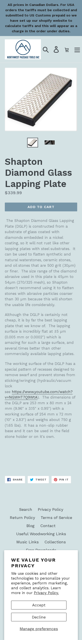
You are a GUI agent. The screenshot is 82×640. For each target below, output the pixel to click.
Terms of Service (56, 517)
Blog (30, 525)
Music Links (27, 542)
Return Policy (22, 517)
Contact (48, 525)
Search (25, 509)
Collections (55, 542)
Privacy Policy (50, 509)
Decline (39, 617)
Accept (38, 605)
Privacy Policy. (46, 593)
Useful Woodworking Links (41, 533)
